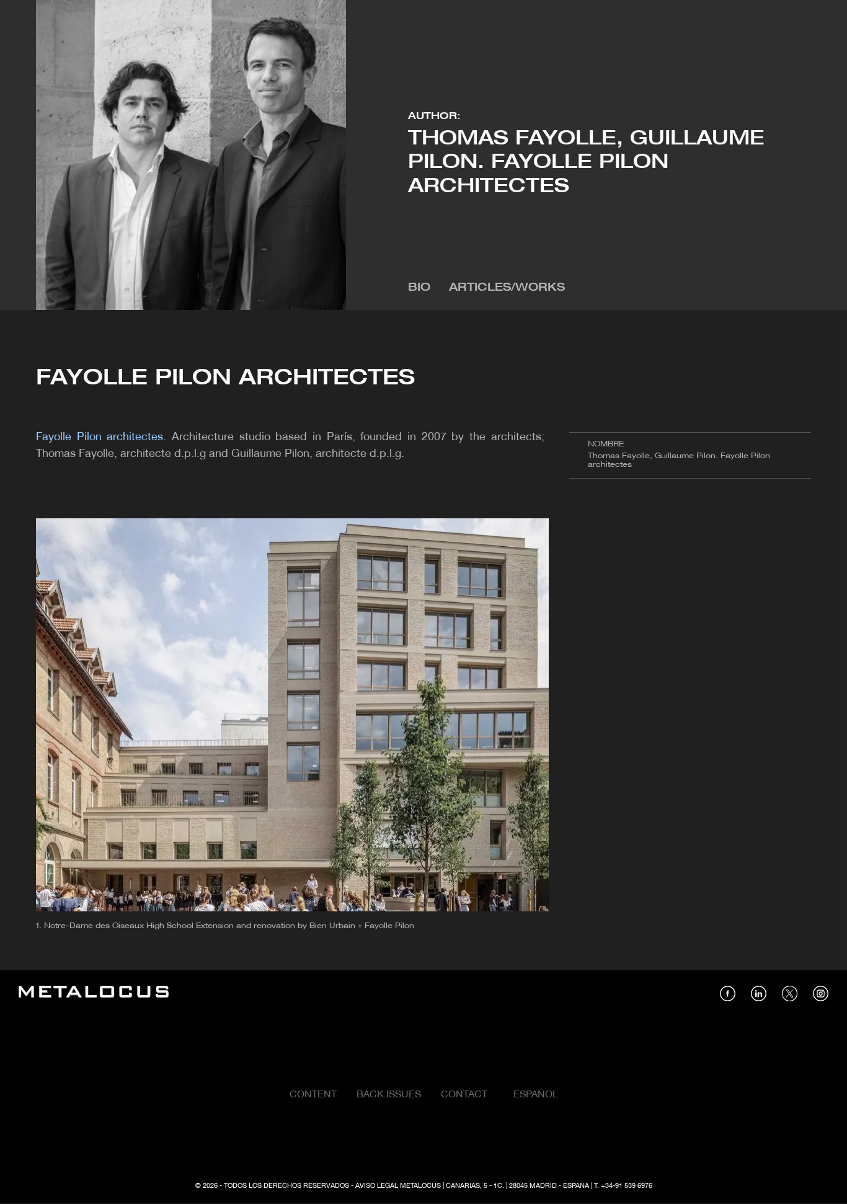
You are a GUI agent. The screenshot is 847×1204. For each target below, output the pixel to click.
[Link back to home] (94, 993)
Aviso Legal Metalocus (398, 1186)
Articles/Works (507, 288)
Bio (419, 288)
